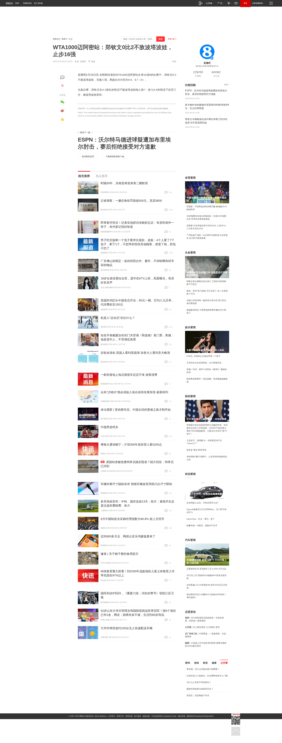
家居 (205, 663)
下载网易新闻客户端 (115, 156)
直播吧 (83, 61)
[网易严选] (220, 3)
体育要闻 (190, 177)
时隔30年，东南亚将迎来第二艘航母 (124, 183)
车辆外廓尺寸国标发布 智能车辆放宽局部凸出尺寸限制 (136, 484)
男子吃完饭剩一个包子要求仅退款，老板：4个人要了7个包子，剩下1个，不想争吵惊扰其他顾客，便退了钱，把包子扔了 (138, 244)
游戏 (196, 663)
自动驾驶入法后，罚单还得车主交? (203, 503)
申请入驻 (171, 39)
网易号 (64, 39)
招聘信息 (128, 716)
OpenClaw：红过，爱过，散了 (201, 519)
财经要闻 (190, 396)
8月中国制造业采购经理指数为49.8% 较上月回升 (132, 519)
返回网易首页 (88, 156)
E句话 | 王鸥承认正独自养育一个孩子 (203, 356)
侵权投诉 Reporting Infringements (200, 716)
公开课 (224, 663)
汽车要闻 (190, 540)
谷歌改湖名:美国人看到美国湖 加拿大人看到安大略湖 (135, 352)
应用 (17, 3)
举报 (174, 61)
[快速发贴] (62, 77)
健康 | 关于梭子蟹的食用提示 (119, 553)
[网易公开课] (210, 3)
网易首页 (9, 3)
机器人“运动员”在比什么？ (118, 317)
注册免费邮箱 (257, 3)
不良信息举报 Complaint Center (164, 716)
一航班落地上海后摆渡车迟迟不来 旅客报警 (129, 374)
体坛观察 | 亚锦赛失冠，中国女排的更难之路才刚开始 (136, 409)
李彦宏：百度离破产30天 (198, 695)
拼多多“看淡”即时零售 (197, 450)
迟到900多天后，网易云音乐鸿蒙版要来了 (128, 536)
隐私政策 (146, 716)
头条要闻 (190, 252)
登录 (245, 3)
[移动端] (201, 3)
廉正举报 (181, 716)
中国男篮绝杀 (109, 427)
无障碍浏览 (27, 3)
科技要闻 (190, 474)
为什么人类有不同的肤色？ (199, 682)
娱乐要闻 (190, 327)
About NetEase (100, 716)
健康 (214, 663)
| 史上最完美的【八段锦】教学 (202, 627)
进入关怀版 (38, 3)
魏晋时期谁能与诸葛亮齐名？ (200, 689)
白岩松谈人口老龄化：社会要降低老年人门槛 (207, 676)
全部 (226, 85)
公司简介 (111, 716)
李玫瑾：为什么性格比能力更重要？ (203, 669)
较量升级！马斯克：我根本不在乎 (202, 525)
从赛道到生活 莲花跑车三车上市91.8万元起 (206, 569)
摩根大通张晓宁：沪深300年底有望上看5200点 (131, 444)
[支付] (229, 3)
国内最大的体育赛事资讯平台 (207, 66)
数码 (187, 663)
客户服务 (137, 716)
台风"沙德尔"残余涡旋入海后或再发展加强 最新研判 (134, 392)
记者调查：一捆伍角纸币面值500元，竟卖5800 (131, 200)
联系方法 (120, 716)
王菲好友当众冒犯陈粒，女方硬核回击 (204, 363)
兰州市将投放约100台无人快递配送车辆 (126, 628)
